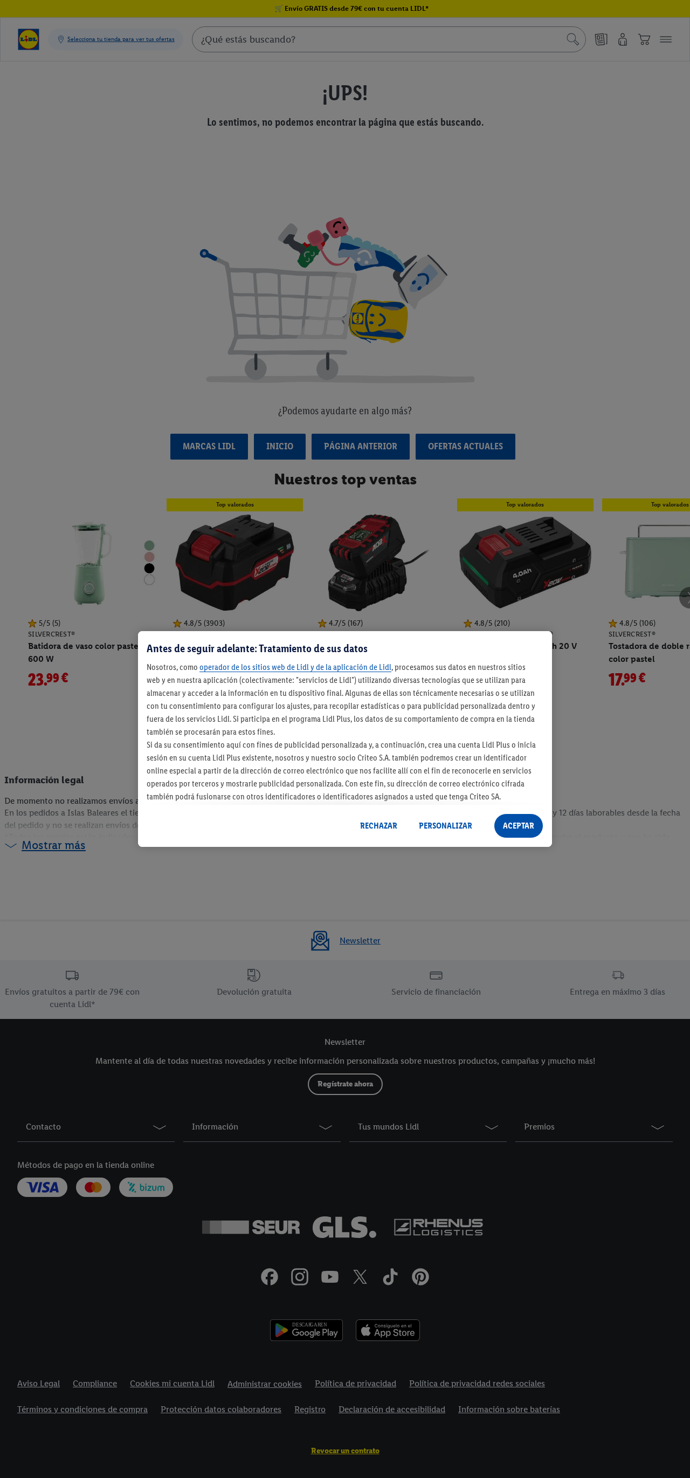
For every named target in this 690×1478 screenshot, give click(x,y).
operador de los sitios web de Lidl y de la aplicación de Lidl (295, 667)
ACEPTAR (518, 825)
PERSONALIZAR (445, 825)
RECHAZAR (378, 825)
